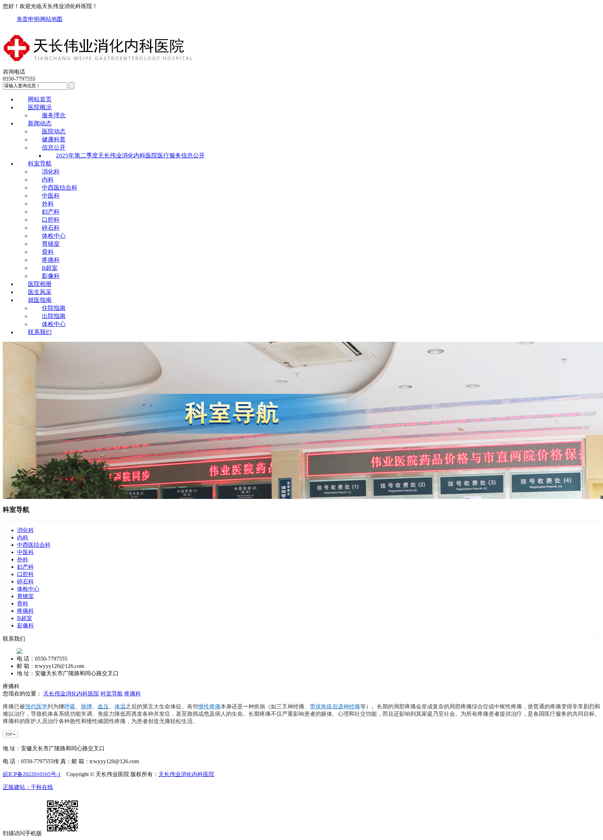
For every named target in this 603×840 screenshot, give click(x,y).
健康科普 (54, 139)
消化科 (51, 171)
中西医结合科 (59, 187)
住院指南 (54, 308)
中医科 (51, 195)
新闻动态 (40, 123)
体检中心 (54, 236)
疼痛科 (51, 260)
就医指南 (40, 300)
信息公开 (54, 147)
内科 (48, 179)
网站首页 (40, 99)
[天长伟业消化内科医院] (99, 65)
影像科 (51, 276)
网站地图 (51, 19)
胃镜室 (51, 244)
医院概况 (40, 107)
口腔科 (51, 219)
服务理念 (54, 115)
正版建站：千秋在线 (28, 787)
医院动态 (54, 131)
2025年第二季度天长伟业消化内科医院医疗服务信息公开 (130, 155)
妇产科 (51, 211)
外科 (48, 203)
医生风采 (40, 292)
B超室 (50, 268)
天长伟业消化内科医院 (71, 694)
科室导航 (40, 163)
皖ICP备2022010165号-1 (32, 774)
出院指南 (54, 316)
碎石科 (51, 227)
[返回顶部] (11, 736)
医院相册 (40, 284)
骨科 (48, 252)
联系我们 (40, 332)
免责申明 (28, 19)
